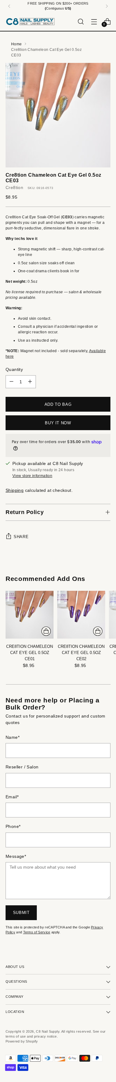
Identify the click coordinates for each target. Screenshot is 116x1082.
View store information (32, 476)
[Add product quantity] (30, 382)
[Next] (107, 6)
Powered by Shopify (22, 1041)
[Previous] (9, 6)
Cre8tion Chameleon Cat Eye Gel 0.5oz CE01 (29, 652)
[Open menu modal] (94, 21)
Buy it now (58, 423)
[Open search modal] (80, 21)
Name (12, 737)
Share (21, 536)
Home (16, 44)
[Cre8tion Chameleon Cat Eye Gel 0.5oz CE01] (30, 615)
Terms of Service (36, 932)
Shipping (15, 490)
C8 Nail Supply (47, 1031)
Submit (21, 912)
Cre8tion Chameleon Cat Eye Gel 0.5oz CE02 (81, 652)
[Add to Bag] (46, 631)
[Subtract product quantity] (11, 382)
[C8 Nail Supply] (30, 21)
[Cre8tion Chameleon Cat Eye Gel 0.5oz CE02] (81, 615)
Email (12, 797)
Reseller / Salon (22, 767)
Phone (13, 826)
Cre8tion (14, 187)
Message (16, 856)
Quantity (14, 369)
